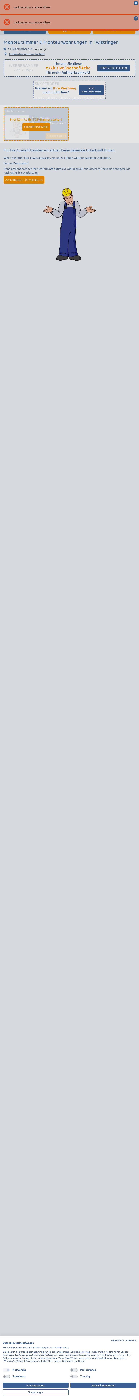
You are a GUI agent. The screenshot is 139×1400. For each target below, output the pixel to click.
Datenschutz (117, 1340)
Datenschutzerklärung (73, 1360)
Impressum (131, 1340)
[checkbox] (6, 1370)
